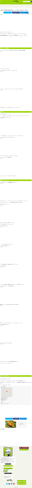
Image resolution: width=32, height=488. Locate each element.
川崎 (2, 406)
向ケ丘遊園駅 (6, 403)
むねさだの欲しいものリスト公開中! (24, 449)
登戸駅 (8, 403)
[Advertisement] (16, 6)
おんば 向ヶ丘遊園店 (3, 386)
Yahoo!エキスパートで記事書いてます (8, 468)
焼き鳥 (4, 403)
